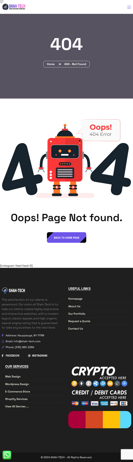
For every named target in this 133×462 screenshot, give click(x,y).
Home (51, 64)
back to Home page (66, 237)
